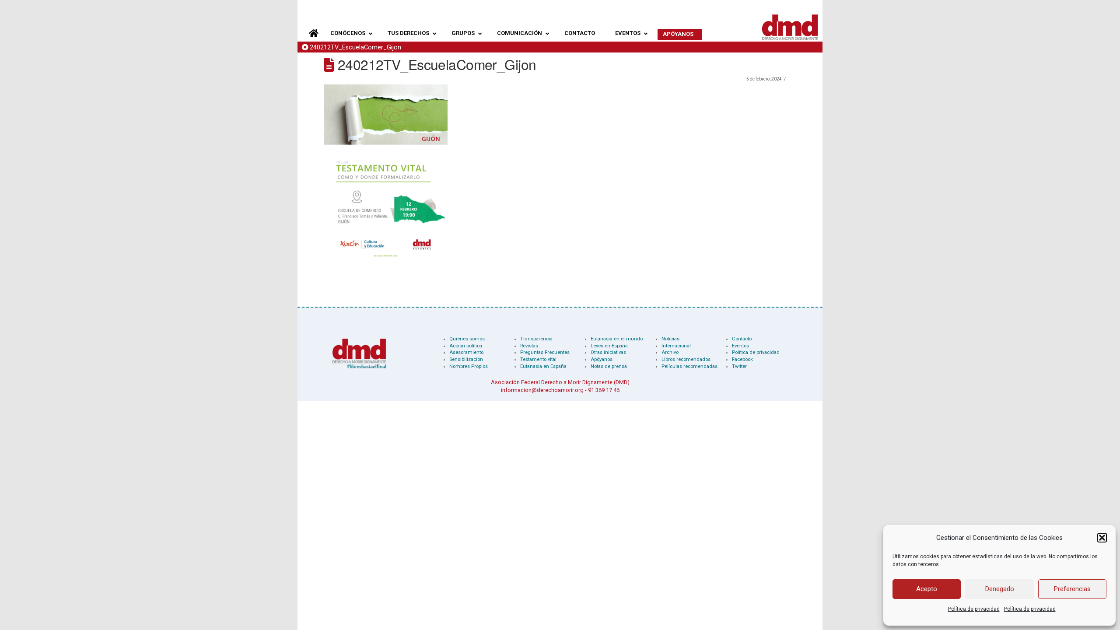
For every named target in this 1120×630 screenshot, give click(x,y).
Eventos (740, 346)
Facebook (742, 359)
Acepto (926, 589)
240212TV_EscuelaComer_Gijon (355, 47)
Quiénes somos (467, 339)
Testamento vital (538, 359)
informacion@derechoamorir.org (542, 390)
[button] (1102, 537)
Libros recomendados (686, 359)
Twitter (739, 366)
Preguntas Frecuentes (545, 352)
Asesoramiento (466, 352)
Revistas (529, 346)
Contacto (742, 339)
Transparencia (536, 339)
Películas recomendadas (690, 366)
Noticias (670, 339)
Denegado (999, 589)
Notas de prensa (609, 366)
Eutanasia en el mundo (617, 339)
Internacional (676, 346)
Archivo (670, 352)
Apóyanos (601, 359)
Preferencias (1072, 589)
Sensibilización (466, 359)
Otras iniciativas (608, 352)
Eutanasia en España (543, 366)
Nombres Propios (468, 366)
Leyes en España (609, 346)
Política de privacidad (974, 609)
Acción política (465, 346)
